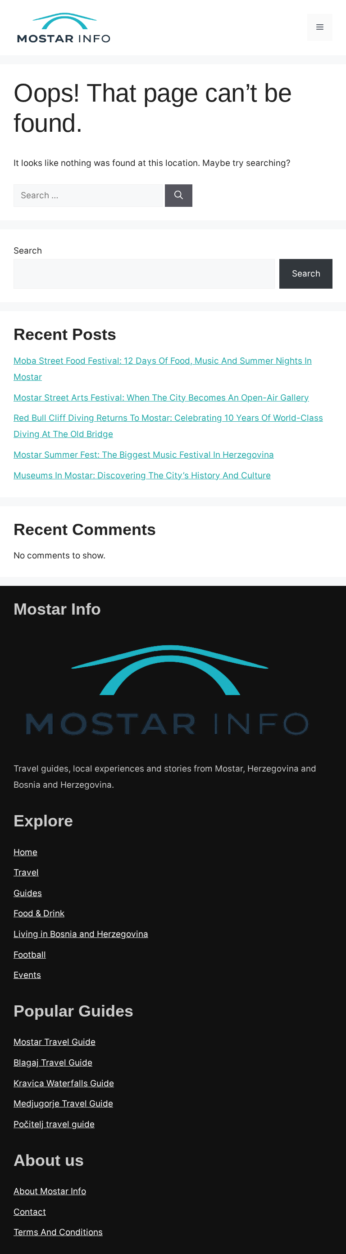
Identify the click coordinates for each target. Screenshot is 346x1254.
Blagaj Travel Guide (53, 1063)
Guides (28, 893)
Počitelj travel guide (54, 1124)
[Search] (178, 195)
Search (28, 250)
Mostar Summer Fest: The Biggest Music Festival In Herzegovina (144, 455)
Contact (30, 1212)
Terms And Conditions (58, 1232)
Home (25, 852)
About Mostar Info (50, 1191)
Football (30, 955)
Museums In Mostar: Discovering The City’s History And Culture (142, 475)
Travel (26, 872)
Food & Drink (39, 913)
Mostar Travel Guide (55, 1042)
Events (27, 975)
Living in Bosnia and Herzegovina (81, 934)
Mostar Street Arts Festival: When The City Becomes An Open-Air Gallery (161, 398)
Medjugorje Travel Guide (63, 1103)
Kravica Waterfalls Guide (64, 1083)
